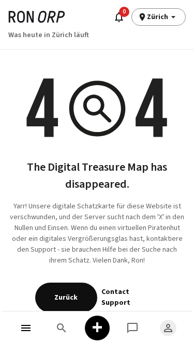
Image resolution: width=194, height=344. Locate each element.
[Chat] (133, 328)
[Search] (62, 328)
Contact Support (115, 297)
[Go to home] (36, 17)
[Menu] (26, 328)
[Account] (168, 328)
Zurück (66, 297)
